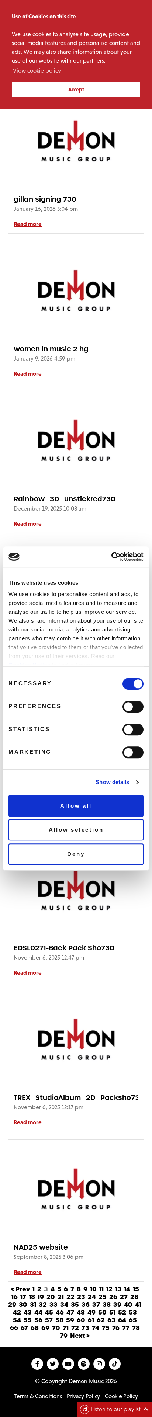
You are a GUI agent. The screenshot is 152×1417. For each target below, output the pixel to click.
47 (70, 1312)
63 (111, 1320)
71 (66, 1328)
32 (43, 1305)
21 (61, 1297)
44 (38, 1312)
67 (24, 1328)
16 (14, 1297)
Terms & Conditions (38, 1396)
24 (92, 1297)
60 (81, 1320)
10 (93, 1289)
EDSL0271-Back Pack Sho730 (64, 948)
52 (122, 1312)
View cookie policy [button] (37, 70)
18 (32, 1297)
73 (85, 1328)
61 (91, 1320)
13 (118, 1289)
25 (103, 1297)
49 (91, 1312)
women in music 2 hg (51, 349)
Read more (28, 223)
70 (56, 1328)
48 (81, 1312)
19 (41, 1297)
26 (113, 1297)
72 (75, 1328)
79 (64, 1336)
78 (136, 1328)
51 (112, 1312)
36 (86, 1305)
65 (133, 1320)
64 (122, 1320)
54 (17, 1320)
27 (124, 1297)
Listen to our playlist (116, 1409)
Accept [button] (76, 90)
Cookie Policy (121, 1396)
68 (35, 1328)
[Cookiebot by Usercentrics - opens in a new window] (111, 556)
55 (28, 1320)
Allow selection (76, 829)
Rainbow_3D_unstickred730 (64, 499)
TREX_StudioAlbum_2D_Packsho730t (76, 1097)
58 (59, 1320)
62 (101, 1320)
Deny (75, 854)
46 (60, 1312)
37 (96, 1305)
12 (109, 1289)
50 (102, 1312)
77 (125, 1328)
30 (23, 1305)
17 (23, 1297)
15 (136, 1289)
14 (127, 1289)
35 (75, 1305)
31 (33, 1305)
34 (64, 1305)
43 (28, 1312)
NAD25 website (41, 1247)
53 (133, 1312)
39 (117, 1305)
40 (128, 1305)
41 (138, 1305)
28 (134, 1297)
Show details (112, 782)
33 (53, 1305)
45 (49, 1312)
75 (106, 1328)
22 (70, 1297)
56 (38, 1320)
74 (95, 1328)
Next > (80, 1336)
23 (81, 1297)
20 (50, 1297)
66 (14, 1328)
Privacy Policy (83, 1396)
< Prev (20, 1289)
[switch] (133, 707)
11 (101, 1289)
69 (45, 1328)
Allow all (75, 805)
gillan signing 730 (45, 199)
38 (107, 1305)
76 (116, 1328)
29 (12, 1305)
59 (70, 1320)
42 (17, 1312)
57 (49, 1320)
